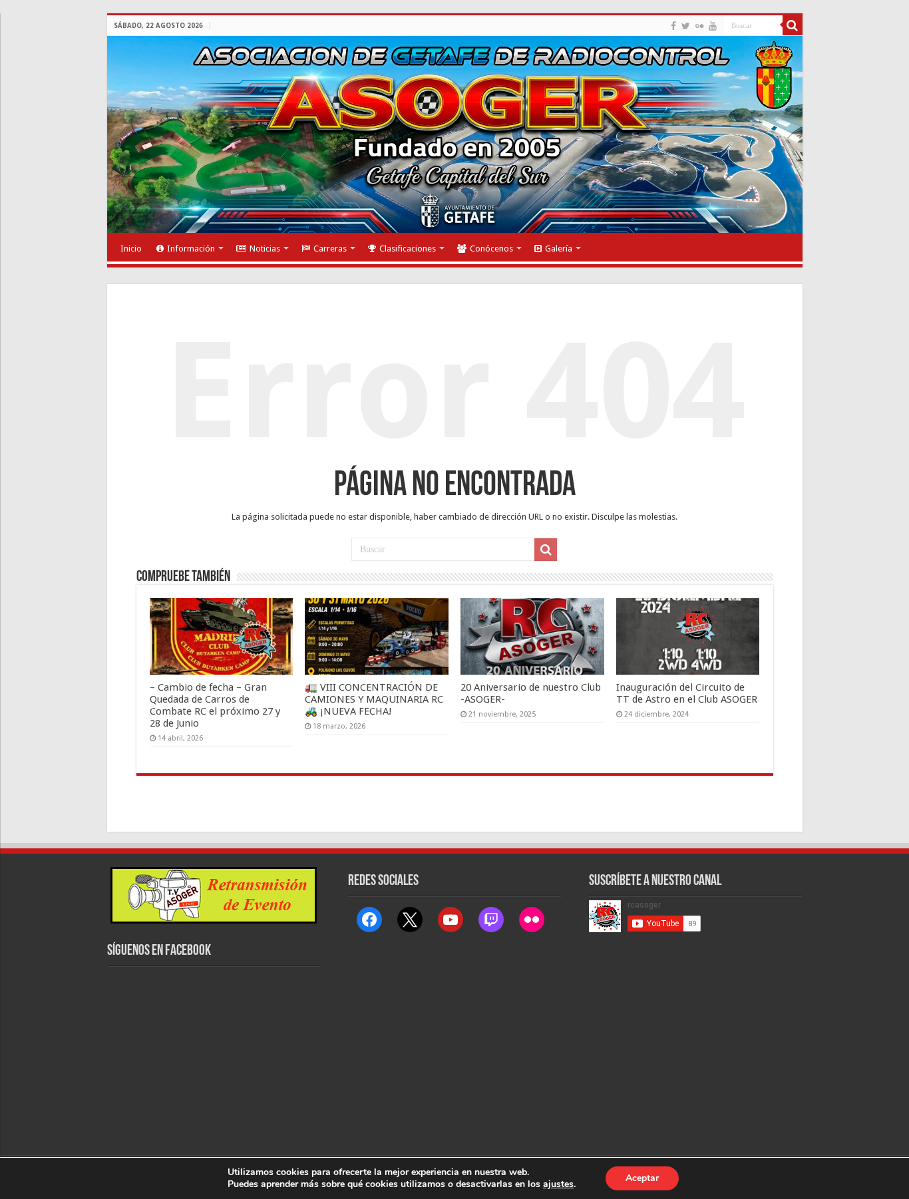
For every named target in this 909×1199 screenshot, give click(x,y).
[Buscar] (793, 25)
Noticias (265, 249)
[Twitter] (685, 26)
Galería (558, 249)
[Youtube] (712, 26)
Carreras (330, 249)
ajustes (558, 1184)
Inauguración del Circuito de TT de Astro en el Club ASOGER (686, 693)
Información (191, 249)
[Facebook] (673, 26)
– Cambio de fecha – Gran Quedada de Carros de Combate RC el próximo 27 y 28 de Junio (215, 705)
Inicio (131, 249)
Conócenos (491, 249)
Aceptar (642, 1178)
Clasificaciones (407, 249)
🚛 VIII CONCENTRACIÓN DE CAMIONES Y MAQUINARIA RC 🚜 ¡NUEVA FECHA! (374, 699)
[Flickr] (699, 26)
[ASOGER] (455, 134)
